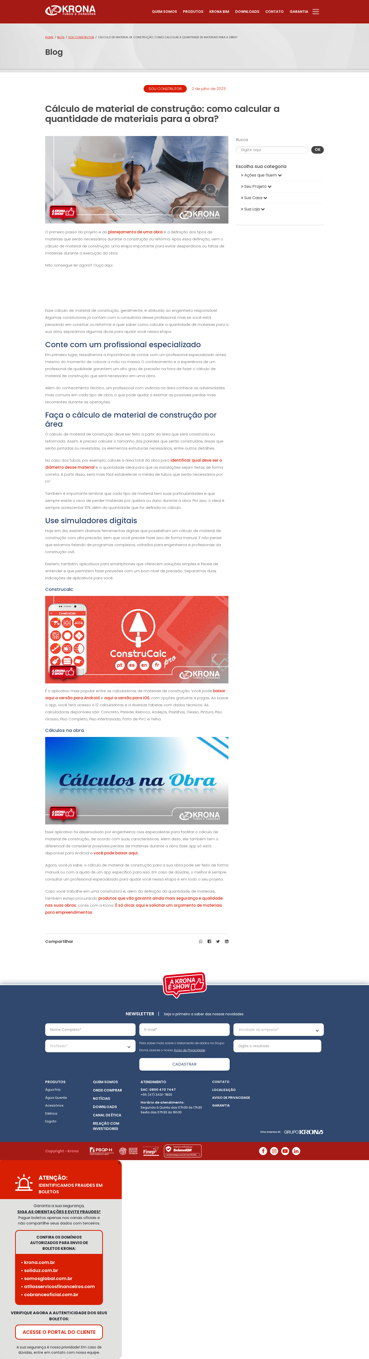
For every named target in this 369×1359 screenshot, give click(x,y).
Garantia (299, 11)
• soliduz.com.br (39, 1270)
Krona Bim (219, 11)
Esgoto (50, 1121)
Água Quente (56, 1097)
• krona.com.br (38, 1262)
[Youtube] (285, 1151)
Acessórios (54, 1105)
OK (318, 149)
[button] (201, 941)
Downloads (247, 11)
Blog (61, 37)
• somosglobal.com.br (46, 1278)
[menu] (318, 11)
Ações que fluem (260, 175)
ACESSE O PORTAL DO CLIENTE (59, 1332)
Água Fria (52, 1089)
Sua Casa (253, 198)
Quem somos (164, 11)
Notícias (101, 1098)
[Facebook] (263, 1151)
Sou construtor (81, 37)
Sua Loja (252, 209)
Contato (274, 11)
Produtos (193, 11)
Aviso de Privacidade (189, 1050)
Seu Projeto (255, 186)
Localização (224, 1090)
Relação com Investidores (106, 1126)
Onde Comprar (107, 1090)
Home (49, 37)
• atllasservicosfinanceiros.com (58, 1286)
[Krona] (70, 9)
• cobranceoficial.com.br (49, 1294)
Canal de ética (107, 1115)
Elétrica (51, 1113)
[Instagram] (274, 1151)
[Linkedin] (296, 1151)
